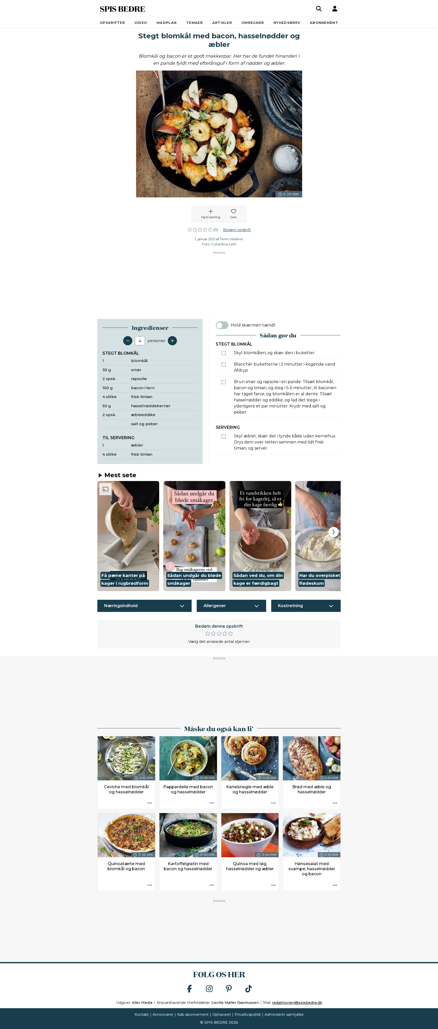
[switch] (222, 325)
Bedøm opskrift (237, 230)
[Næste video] (333, 532)
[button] (128, 536)
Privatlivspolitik (248, 1014)
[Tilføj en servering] (172, 340)
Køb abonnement (193, 1014)
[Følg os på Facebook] (189, 989)
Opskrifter (112, 23)
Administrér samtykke (284, 1014)
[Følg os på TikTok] (248, 989)
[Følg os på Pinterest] (229, 989)
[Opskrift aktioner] (149, 803)
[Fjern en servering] (127, 340)
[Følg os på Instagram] (209, 989)
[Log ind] (334, 8)
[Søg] (318, 8)
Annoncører (163, 1014)
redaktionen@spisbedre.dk (297, 1002)
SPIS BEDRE (122, 8)
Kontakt (142, 1014)
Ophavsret (221, 1014)
